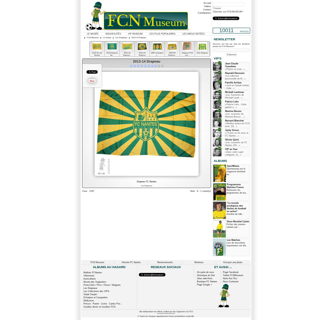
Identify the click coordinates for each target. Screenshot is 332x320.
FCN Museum (97, 262)
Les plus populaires (162, 34)
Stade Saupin (90, 294)
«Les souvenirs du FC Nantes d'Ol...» (236, 144)
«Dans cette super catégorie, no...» (234, 153)
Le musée (93, 34)
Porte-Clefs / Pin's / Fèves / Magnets (102, 285)
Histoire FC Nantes (131, 262)
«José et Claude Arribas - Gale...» (237, 86)
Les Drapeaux (90, 288)
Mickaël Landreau (234, 92)
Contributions (204, 13)
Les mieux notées (193, 34)
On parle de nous (205, 272)
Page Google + (204, 284)
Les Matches (233, 240)
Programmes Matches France (235, 186)
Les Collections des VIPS (96, 291)
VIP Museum (135, 34)
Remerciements (165, 262)
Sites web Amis (205, 278)
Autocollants (89, 278)
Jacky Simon (232, 130)
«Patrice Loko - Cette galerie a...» (235, 105)
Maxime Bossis (233, 111)
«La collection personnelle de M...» (235, 77)
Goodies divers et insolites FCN (99, 306)
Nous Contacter (230, 281)
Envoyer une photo (232, 262)
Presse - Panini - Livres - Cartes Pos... (103, 303)
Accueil (207, 3)
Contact (207, 9)
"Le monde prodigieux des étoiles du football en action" (236, 207)
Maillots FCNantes (93, 272)
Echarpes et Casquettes (96, 297)
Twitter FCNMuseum (233, 275)
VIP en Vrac (231, 149)
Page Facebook (231, 272)
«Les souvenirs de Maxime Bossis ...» (235, 115)
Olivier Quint (232, 139)
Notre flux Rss (230, 278)
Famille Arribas (233, 82)
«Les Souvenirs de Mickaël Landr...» (234, 96)
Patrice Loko (232, 101)
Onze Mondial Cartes (238, 221)
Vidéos (207, 6)
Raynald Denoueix (235, 73)
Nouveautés (113, 34)
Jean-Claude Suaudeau (231, 65)
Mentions (199, 262)
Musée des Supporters (95, 282)
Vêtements (89, 275)
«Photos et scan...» (235, 69)
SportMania (233, 166)
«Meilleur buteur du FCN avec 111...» (237, 124)
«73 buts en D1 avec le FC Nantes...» (236, 134)
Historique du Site (206, 275)
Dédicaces (89, 300)
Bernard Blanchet (234, 120)
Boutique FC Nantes (207, 281)
